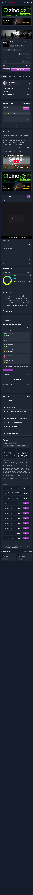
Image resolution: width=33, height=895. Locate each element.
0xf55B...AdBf (25, 53)
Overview (3, 76)
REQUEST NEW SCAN (8, 366)
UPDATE (28, 272)
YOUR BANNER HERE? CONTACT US (24, 27)
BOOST (26, 108)
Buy (29, 196)
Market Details (12, 76)
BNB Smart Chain (20, 45)
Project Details (23, 76)
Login (28, 2)
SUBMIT (28, 288)
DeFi (13, 45)
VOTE (27, 119)
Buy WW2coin (20, 69)
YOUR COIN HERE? (28, 551)
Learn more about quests (12, 547)
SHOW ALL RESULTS (7, 370)
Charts (6, 69)
